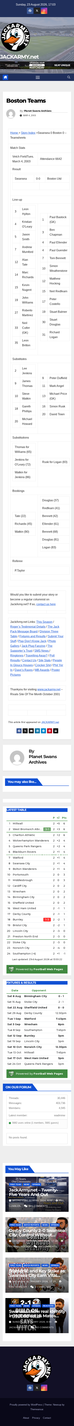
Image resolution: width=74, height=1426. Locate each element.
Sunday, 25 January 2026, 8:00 (32, 1322)
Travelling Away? (36, 655)
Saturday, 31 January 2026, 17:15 (34, 1281)
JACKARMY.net (19, 56)
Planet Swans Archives (37, 110)
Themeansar (36, 1409)
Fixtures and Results (32, 636)
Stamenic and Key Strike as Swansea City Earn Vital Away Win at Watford (37, 1275)
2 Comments (43, 1287)
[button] (68, 77)
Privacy (36, 1418)
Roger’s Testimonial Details (27, 626)
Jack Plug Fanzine (33, 645)
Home (14, 132)
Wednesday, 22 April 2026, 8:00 (32, 1200)
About (26, 1418)
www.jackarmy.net (48, 689)
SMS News (41, 650)
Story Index (28, 132)
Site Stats (44, 660)
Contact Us (29, 660)
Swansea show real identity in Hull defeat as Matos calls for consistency (37, 1316)
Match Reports (31, 1225)
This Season (44, 621)
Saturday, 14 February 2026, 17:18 (35, 1241)
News (26, 1184)
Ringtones (16, 655)
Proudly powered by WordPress (26, 1404)
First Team (15, 1184)
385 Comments (38, 1206)
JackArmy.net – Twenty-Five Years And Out (33, 1192)
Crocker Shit (43, 665)
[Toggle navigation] (38, 77)
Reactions (48, 1306)
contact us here (46, 604)
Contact (47, 1418)
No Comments (47, 1246)
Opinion (36, 1184)
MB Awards (42, 669)
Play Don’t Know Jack (32, 641)
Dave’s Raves (24, 669)
